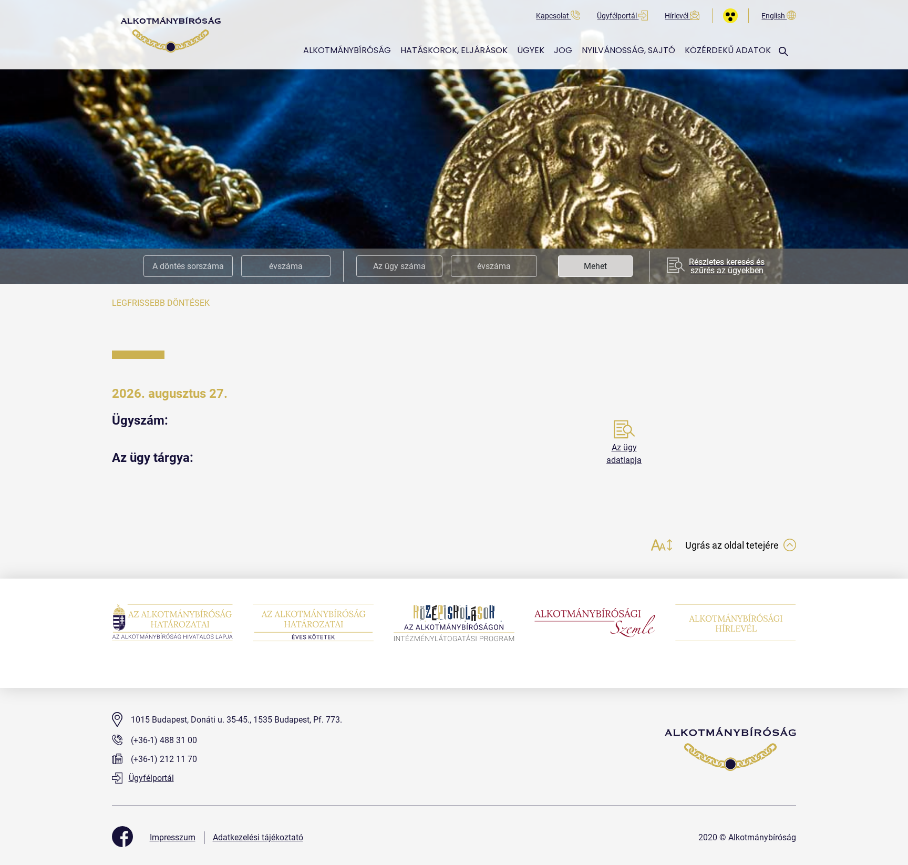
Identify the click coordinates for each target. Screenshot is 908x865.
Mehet (595, 266)
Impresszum (172, 837)
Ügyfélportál (617, 16)
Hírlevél (677, 16)
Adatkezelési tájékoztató (258, 837)
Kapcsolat (553, 16)
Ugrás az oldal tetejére (733, 545)
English (774, 16)
